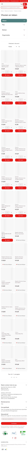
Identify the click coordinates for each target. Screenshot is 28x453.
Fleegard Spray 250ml (19, 360)
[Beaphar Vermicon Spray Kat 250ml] (7, 299)
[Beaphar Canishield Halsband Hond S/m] (7, 352)
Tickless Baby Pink (19, 333)
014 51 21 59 (8, 393)
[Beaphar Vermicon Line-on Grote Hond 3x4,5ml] (7, 169)
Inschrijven (14, 423)
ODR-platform (4, 446)
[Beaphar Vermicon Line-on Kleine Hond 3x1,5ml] (21, 140)
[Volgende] (16, 377)
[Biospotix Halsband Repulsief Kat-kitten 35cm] (7, 84)
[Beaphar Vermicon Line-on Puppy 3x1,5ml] (21, 197)
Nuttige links (9, 409)
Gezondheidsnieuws (17, 409)
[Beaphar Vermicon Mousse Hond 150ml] (21, 225)
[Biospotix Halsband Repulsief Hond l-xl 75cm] (21, 112)
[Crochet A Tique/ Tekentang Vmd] (7, 56)
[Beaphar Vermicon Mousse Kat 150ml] (21, 249)
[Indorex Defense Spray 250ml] (21, 84)
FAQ (2, 404)
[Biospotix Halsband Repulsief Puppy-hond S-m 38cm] (7, 140)
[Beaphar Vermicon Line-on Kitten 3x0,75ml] (21, 169)
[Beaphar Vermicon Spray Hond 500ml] (21, 274)
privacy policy (20, 427)
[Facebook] (13, 438)
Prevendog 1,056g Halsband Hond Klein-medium (6, 335)
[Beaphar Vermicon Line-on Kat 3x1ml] (7, 112)
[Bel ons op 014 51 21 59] (21, 4)
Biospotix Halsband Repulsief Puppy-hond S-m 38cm (7, 150)
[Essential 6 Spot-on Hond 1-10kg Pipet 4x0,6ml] (21, 56)
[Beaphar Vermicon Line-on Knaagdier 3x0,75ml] (21, 299)
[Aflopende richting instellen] (19, 46)
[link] (12, 377)
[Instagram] (15, 438)
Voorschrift (8, 411)
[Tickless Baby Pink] (21, 325)
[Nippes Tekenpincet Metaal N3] (7, 197)
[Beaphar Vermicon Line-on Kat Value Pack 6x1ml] (7, 249)
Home (2, 11)
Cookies (24, 444)
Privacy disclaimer (18, 444)
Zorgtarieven (14, 411)
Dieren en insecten (9, 11)
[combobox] (12, 7)
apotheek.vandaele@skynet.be (14, 394)
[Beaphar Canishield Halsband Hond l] (7, 274)
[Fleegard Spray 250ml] (21, 352)
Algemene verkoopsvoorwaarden (8, 444)
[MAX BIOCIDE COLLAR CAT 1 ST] (7, 225)
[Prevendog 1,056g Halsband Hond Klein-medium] (7, 325)
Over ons (3, 409)
